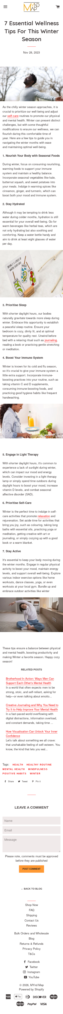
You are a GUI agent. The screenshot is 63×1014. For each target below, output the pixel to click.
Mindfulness (38, 769)
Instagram (33, 972)
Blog (31, 938)
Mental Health (14, 769)
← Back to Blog (31, 888)
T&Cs (31, 954)
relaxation (44, 516)
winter (35, 773)
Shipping (31, 915)
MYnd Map (37, 985)
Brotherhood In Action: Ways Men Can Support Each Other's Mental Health (30, 680)
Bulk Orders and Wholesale (31, 933)
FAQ (31, 910)
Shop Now (31, 905)
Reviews (31, 925)
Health (18, 764)
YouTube (33, 977)
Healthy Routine (39, 764)
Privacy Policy (32, 948)
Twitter (33, 967)
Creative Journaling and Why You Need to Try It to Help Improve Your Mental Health (32, 707)
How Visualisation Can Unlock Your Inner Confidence (31, 733)
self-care (12, 116)
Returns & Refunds (32, 943)
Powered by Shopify (31, 989)
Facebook (33, 961)
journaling (51, 340)
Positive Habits (15, 773)
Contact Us (32, 920)
